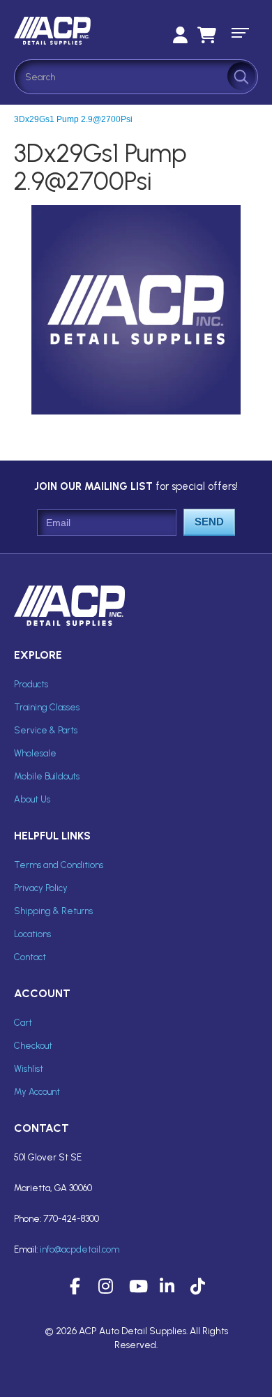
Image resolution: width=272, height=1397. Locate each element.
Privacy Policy (41, 888)
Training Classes (47, 707)
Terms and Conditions (58, 865)
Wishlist (28, 1068)
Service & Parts (45, 730)
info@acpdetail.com (79, 1249)
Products (31, 684)
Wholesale (35, 753)
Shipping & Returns (53, 911)
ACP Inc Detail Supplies (76, 31)
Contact (30, 957)
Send (209, 522)
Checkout (33, 1045)
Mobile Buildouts (47, 776)
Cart (23, 1022)
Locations (32, 934)
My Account (37, 1091)
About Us (32, 799)
